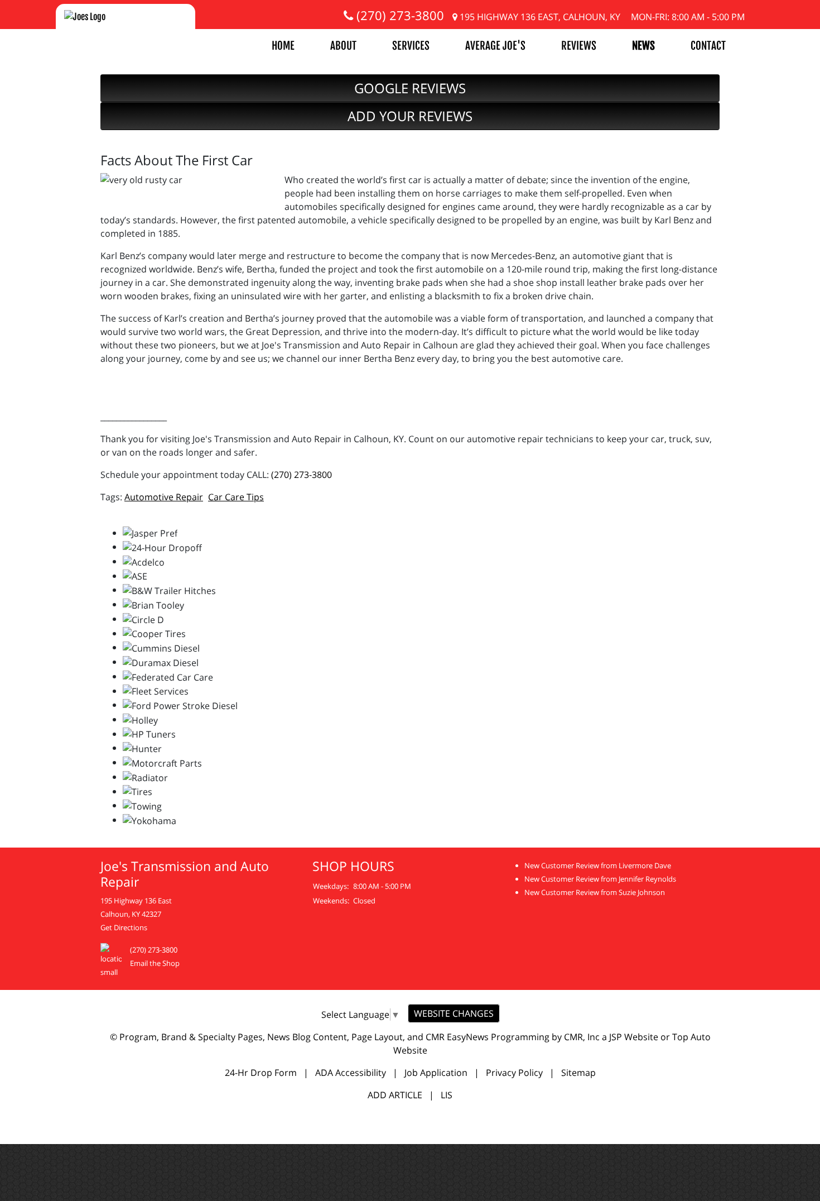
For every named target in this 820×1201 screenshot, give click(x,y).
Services (411, 45)
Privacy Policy (514, 1072)
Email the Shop (155, 963)
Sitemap (578, 1072)
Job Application (435, 1072)
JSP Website (633, 1037)
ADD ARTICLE (395, 1095)
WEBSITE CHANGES (454, 1013)
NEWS (643, 45)
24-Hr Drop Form (261, 1072)
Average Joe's (495, 45)
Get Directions (123, 927)
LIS (446, 1095)
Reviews (578, 45)
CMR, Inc (582, 1037)
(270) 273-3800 (398, 15)
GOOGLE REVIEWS (410, 88)
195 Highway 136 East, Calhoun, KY (538, 17)
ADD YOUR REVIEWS (410, 116)
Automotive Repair (163, 497)
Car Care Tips (236, 497)
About (343, 45)
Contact (708, 45)
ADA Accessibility (350, 1072)
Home (283, 45)
